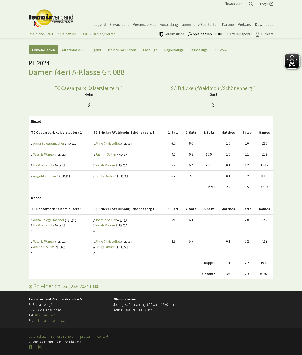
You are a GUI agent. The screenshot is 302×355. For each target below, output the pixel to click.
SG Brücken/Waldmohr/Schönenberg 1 (213, 88)
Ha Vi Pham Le (44, 165)
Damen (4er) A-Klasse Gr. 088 (77, 72)
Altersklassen (72, 50)
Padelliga (150, 50)
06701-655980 (45, 315)
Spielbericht (65, 286)
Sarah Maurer (105, 165)
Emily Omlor (105, 176)
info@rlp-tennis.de (51, 320)
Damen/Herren (43, 50)
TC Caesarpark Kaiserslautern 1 (88, 88)
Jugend (95, 50)
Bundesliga (199, 50)
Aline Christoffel (107, 143)
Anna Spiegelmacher (48, 143)
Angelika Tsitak (45, 176)
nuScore (221, 50)
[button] (250, 3)
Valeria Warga (43, 154)
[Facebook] (31, 347)
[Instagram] (40, 347)
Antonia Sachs (44, 246)
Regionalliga (174, 50)
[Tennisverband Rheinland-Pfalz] (51, 18)
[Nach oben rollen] (293, 346)
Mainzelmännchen (122, 50)
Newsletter (233, 3)
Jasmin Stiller (106, 154)
